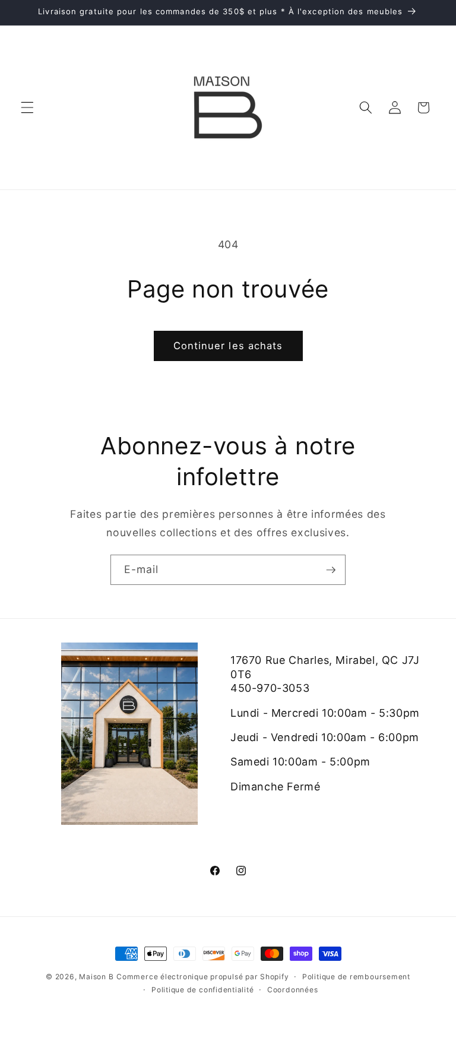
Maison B (96, 976)
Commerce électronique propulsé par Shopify (202, 976)
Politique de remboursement (356, 976)
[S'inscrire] (330, 570)
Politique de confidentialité (202, 989)
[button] (27, 107)
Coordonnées (292, 989)
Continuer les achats (228, 346)
